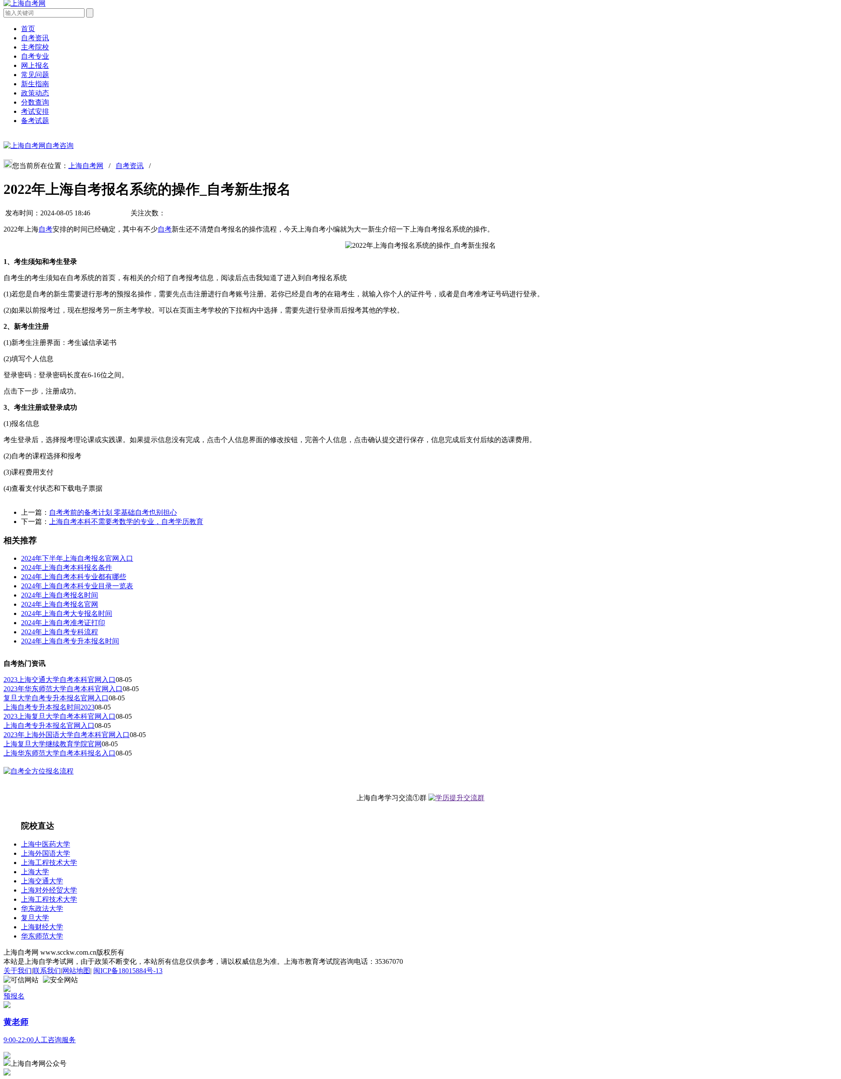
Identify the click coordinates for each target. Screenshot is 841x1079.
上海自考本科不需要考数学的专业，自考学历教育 (126, 521)
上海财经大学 (42, 927)
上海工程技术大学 (49, 862)
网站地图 (76, 970)
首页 (28, 28)
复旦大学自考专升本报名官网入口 (56, 698)
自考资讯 (35, 38)
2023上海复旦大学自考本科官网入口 (60, 716)
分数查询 (35, 102)
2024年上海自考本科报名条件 (66, 567)
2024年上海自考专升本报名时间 (70, 641)
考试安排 (35, 111)
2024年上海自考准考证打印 (63, 622)
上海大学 (35, 871)
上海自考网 (85, 165)
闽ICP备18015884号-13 (128, 970)
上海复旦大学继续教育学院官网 (53, 744)
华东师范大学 (42, 936)
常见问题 (35, 74)
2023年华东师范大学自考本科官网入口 (63, 688)
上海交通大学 (42, 881)
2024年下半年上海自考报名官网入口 (77, 558)
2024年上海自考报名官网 (59, 604)
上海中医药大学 (45, 844)
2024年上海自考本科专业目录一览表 (77, 586)
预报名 (14, 996)
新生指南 (35, 84)
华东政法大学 (42, 908)
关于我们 (18, 970)
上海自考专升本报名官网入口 (49, 725)
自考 (46, 229)
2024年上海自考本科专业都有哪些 (73, 576)
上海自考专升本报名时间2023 (49, 707)
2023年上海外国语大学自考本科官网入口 (67, 734)
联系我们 (47, 970)
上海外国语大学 (45, 853)
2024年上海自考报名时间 (59, 595)
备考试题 (35, 120)
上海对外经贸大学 (49, 890)
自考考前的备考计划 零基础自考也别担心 (113, 512)
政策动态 (35, 93)
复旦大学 (35, 917)
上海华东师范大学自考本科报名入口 (60, 753)
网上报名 (35, 65)
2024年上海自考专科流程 (59, 632)
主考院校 (35, 47)
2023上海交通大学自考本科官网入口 (60, 679)
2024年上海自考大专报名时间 (66, 613)
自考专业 (35, 56)
